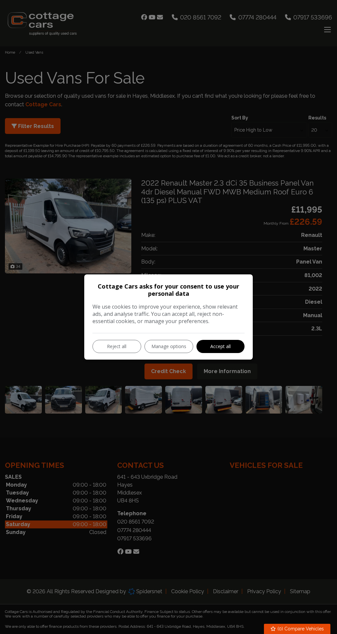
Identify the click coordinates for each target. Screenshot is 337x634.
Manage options (168, 346)
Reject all (116, 346)
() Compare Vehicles (300, 628)
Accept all (220, 346)
